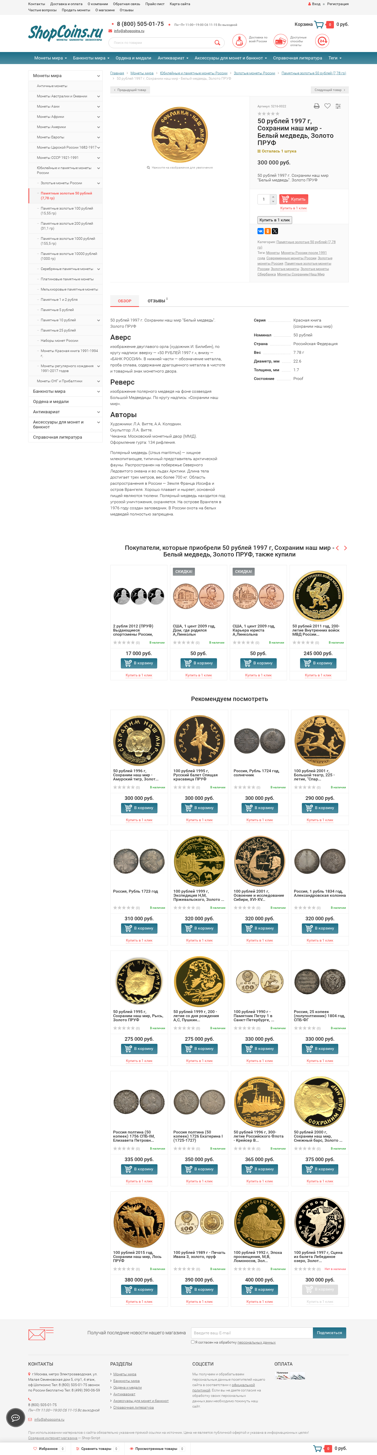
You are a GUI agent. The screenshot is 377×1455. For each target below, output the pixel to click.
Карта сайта (180, 4)
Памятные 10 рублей (58, 320)
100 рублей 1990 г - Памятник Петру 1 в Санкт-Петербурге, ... (254, 1015)
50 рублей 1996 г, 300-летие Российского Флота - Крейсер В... (259, 1136)
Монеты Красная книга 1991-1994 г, (69, 353)
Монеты (273, 253)
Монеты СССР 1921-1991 (58, 158)
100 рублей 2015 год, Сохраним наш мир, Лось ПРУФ (137, 1256)
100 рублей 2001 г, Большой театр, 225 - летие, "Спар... (314, 774)
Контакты (36, 4)
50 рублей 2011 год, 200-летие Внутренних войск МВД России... (316, 630)
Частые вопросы (42, 10)
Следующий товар (328, 90)
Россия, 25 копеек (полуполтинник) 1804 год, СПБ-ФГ (319, 1015)
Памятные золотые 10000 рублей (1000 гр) (69, 256)
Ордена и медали (133, 57)
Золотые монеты (285, 269)
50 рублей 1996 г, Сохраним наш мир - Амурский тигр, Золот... (135, 774)
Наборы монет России (59, 340)
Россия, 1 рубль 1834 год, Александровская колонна (320, 893)
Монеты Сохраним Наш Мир (301, 274)
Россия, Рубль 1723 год (135, 891)
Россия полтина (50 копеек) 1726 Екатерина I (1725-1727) (198, 1136)
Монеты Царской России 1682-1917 (67, 147)
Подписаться (329, 1332)
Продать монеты (76, 10)
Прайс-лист (155, 4)
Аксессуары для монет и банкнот (229, 57)
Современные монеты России (291, 258)
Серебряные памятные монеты (67, 269)
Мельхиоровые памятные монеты (69, 289)
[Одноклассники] (268, 231)
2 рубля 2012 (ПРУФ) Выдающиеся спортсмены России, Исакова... (133, 632)
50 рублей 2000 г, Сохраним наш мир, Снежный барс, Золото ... (318, 1136)
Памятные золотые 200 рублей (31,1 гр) (67, 225)
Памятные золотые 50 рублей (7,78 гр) (66, 195)
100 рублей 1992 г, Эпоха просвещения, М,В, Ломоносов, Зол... (258, 1256)
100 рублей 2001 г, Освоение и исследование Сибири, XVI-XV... (259, 895)
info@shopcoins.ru (129, 31)
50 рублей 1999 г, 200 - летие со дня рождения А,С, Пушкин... (196, 1015)
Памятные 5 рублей (57, 310)
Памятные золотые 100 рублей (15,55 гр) (67, 210)
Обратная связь (126, 4)
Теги (333, 57)
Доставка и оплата (66, 4)
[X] (275, 231)
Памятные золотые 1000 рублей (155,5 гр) (68, 240)
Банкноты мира (89, 57)
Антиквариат (171, 57)
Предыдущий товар (131, 90)
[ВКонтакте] (260, 231)
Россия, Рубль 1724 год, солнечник (257, 772)
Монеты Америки (51, 127)
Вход (316, 4)
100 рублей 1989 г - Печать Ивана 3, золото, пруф (199, 1254)
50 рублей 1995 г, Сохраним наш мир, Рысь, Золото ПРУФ (138, 1015)
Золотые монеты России (61, 183)
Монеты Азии (48, 106)
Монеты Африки (50, 117)
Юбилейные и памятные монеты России (64, 170)
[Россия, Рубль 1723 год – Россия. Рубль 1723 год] (139, 861)
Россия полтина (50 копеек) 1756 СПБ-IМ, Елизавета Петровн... (134, 1136)
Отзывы (127, 10)
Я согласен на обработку (235, 1342)
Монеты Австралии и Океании (62, 96)
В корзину (143, 663)
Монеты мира (48, 57)
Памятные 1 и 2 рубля (59, 299)
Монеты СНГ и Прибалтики (59, 381)
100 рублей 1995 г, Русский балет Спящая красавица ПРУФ (195, 774)
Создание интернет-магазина (52, 1438)
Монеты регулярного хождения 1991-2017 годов (67, 368)
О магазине (105, 10)
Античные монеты (52, 86)
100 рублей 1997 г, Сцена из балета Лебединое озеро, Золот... (318, 1256)
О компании (98, 4)
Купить (298, 199)
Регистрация (338, 4)
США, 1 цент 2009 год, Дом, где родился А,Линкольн (194, 630)
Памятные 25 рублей (58, 330)
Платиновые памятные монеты (67, 279)
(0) (137, 643)
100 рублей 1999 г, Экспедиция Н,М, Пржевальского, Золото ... (198, 895)
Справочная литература (297, 57)
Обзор (124, 300)
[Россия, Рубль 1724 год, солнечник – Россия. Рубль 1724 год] (260, 740)
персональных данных (256, 1342)
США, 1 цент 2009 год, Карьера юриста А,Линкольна (254, 630)
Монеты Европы (50, 137)
